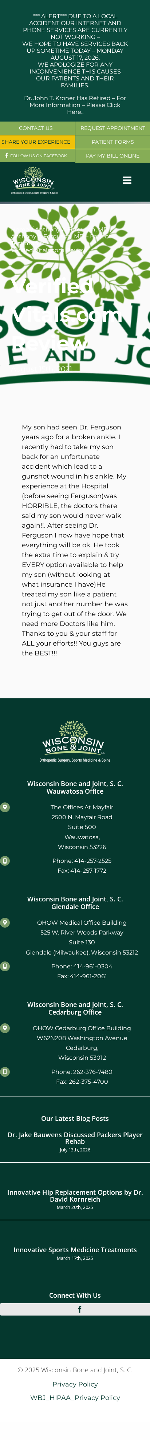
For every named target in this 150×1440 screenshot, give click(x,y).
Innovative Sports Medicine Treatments (75, 1249)
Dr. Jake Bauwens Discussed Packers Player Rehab (75, 1138)
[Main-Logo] (34, 169)
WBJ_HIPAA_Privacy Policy (75, 1397)
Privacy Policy (75, 1384)
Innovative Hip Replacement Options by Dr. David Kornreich (75, 1195)
